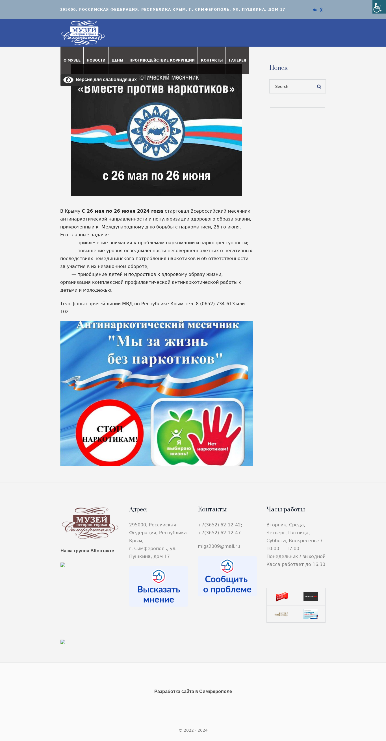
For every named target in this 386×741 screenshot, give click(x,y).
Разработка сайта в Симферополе (193, 691)
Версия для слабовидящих (105, 79)
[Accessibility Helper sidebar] (379, 7)
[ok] (321, 9)
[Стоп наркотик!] (156, 129)
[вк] (314, 9)
